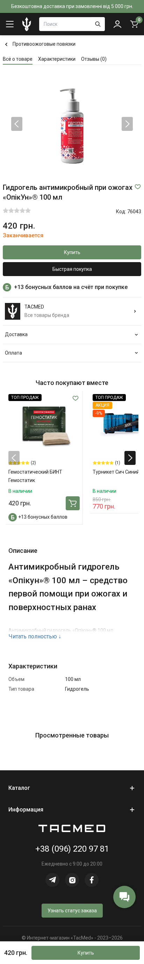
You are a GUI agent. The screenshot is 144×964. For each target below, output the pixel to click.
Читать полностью (35, 636)
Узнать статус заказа (72, 910)
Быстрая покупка (72, 269)
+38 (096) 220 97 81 (72, 849)
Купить (72, 252)
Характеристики (56, 59)
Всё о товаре (18, 59)
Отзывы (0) (94, 59)
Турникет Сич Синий (116, 472)
